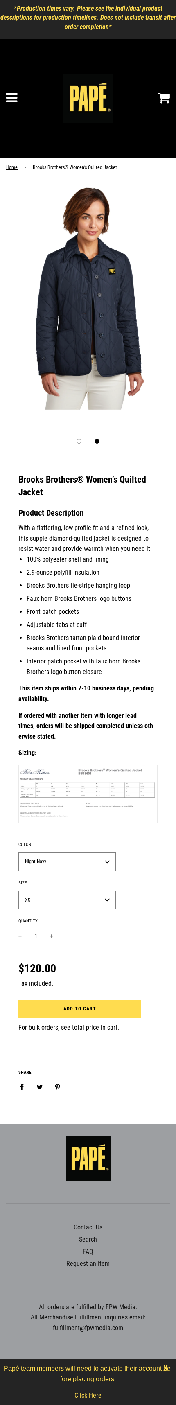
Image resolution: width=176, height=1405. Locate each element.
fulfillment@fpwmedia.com (88, 1328)
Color (24, 844)
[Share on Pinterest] (58, 1086)
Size (22, 883)
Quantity (28, 921)
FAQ (88, 1252)
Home (12, 167)
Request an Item (88, 1263)
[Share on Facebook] (24, 1086)
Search (88, 1239)
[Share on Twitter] (40, 1086)
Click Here (88, 1395)
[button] (79, 441)
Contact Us (88, 1227)
